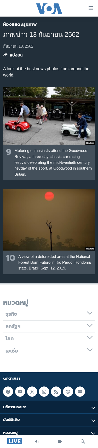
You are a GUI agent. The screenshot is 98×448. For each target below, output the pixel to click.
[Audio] (37, 441)
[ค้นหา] (83, 441)
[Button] (13, 56)
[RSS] (56, 391)
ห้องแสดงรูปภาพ (20, 24)
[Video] (60, 441)
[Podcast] (68, 391)
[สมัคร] (80, 391)
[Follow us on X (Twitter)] (32, 391)
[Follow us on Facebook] (8, 391)
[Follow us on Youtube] (20, 391)
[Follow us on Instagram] (44, 391)
